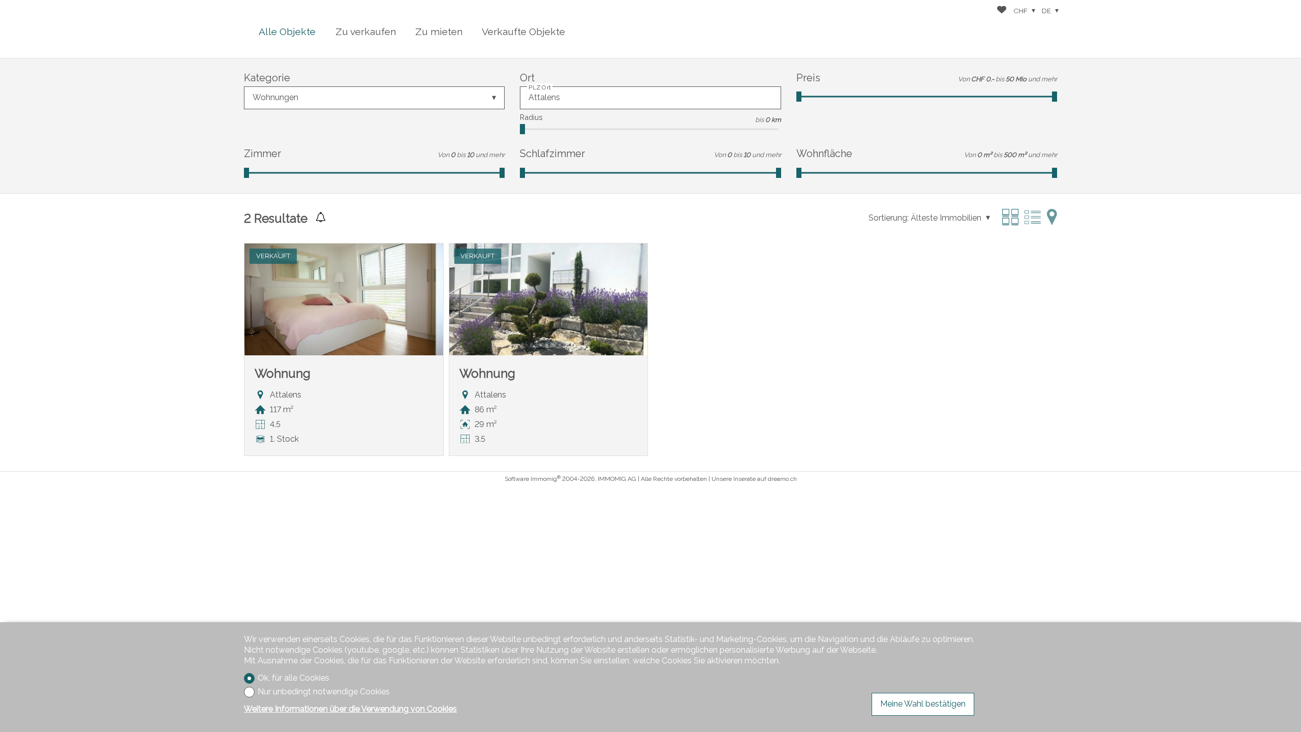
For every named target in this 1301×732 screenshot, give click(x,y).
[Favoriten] (1001, 11)
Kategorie (267, 78)
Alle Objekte (287, 31)
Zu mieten (438, 31)
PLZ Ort (540, 87)
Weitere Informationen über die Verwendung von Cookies (350, 709)
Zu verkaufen (365, 31)
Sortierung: (889, 218)
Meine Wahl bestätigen (923, 704)
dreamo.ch (782, 478)
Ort (527, 78)
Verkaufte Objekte (523, 31)
